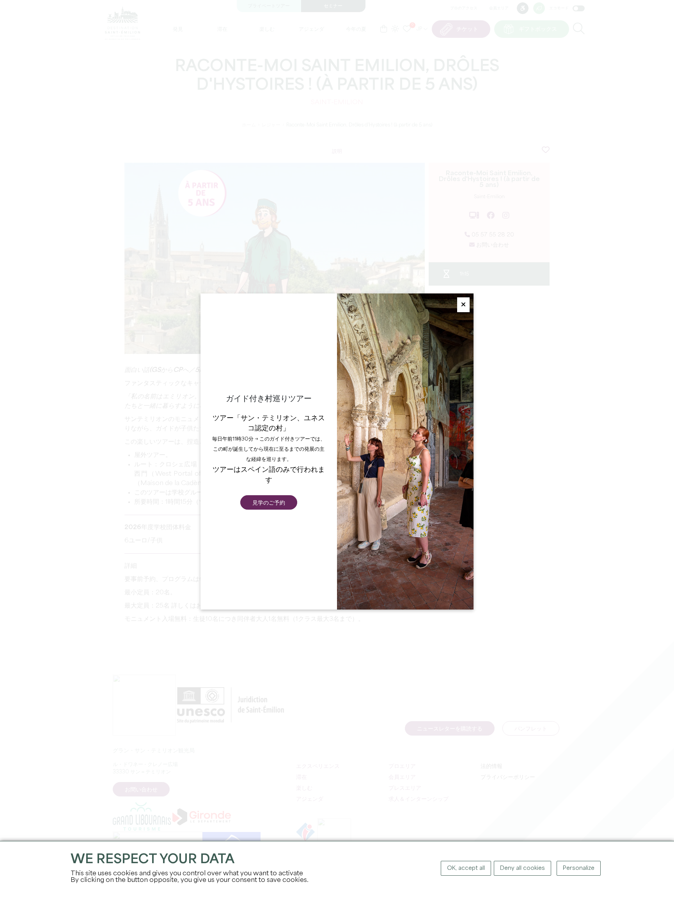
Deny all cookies (522, 868)
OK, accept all (466, 868)
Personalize (578, 868)
